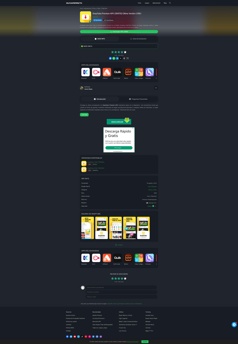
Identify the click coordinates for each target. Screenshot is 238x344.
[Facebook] (67, 336)
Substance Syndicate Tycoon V (128, 324)
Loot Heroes (122, 331)
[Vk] (97, 336)
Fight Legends (123, 318)
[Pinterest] (86, 336)
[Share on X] (120, 58)
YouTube (147, 327)
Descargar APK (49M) (119, 31)
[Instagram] (89, 336)
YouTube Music (149, 324)
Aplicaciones (156, 3)
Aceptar (145, 341)
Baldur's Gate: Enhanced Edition (128, 321)
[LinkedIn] (93, 336)
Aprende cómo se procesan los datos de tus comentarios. (124, 303)
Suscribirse (98, 20)
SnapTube (95, 17)
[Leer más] (119, 114)
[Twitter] (71, 336)
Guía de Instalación (138, 39)
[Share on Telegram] (117, 58)
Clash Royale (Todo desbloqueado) (103, 324)
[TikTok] (82, 336)
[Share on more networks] (124, 58)
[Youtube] (74, 336)
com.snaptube (152, 186)
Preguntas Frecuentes (138, 99)
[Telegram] (78, 336)
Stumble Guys (149, 315)
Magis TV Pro (149, 331)
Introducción (100, 99)
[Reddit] (100, 336)
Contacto (68, 324)
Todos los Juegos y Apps (100, 327)
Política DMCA (70, 327)
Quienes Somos (70, 315)
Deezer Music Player (151, 318)
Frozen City (122, 327)
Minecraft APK (97, 321)
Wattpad (147, 321)
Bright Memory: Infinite (125, 315)
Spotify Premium (97, 315)
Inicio (139, 3)
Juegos (147, 3)
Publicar (152, 300)
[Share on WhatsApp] (113, 58)
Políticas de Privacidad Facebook (75, 318)
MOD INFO (100, 39)
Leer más (84, 114)
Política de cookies (71, 321)
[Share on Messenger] (110, 58)
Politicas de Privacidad (132, 341)
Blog (165, 3)
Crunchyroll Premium (98, 318)
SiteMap (68, 331)
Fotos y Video (152, 190)
